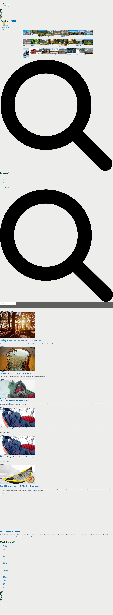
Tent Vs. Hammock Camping (10, 531)
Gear (39, 53)
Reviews (71, 35)
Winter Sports (87, 45)
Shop (4, 182)
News (55, 35)
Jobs (4, 2)
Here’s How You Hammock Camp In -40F (14, 400)
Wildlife (86, 54)
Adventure (25, 57)
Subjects (5, 47)
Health (42, 54)
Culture (24, 35)
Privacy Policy (3, 606)
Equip (6, 23)
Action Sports (25, 45)
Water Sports (78, 45)
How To (47, 36)
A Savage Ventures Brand (15, 604)
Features (40, 36)
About (4, 0)
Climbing (51, 44)
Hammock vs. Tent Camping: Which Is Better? (16, 373)
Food (30, 55)
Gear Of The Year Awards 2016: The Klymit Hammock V (19, 486)
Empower (7, 27)
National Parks (62, 54)
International (53, 54)
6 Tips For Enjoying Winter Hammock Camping (16, 428)
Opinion (63, 36)
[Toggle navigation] (14, 21)
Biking (32, 45)
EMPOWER (5, 546)
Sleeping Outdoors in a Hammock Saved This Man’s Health (20, 341)
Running (68, 44)
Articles (4, 29)
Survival (77, 54)
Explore (6, 25)
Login (5, 5)
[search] (8, 303)
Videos (86, 35)
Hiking (59, 46)
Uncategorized (3, 398)
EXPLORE (4, 545)
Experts (31, 34)
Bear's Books (6, 6)
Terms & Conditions (11, 606)
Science (69, 54)
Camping (42, 45)
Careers (4, 588)
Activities (5, 37)
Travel (79, 35)
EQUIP (4, 543)
